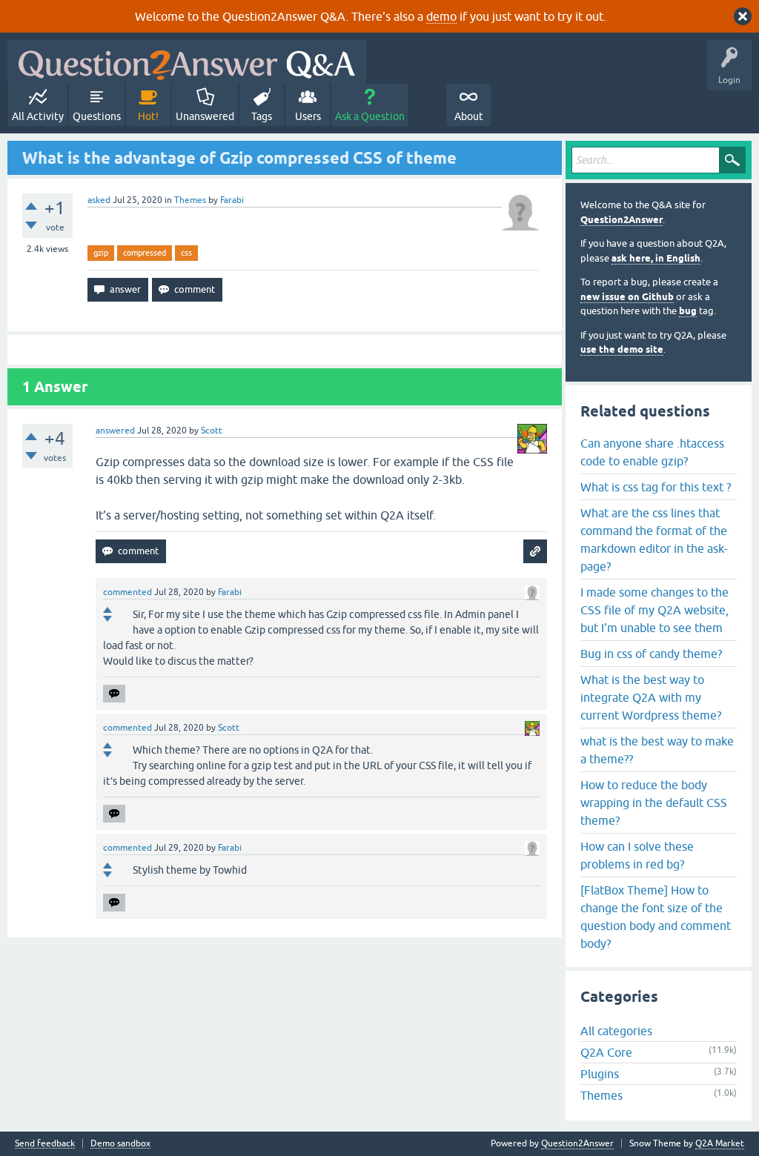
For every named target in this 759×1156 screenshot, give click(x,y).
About (468, 116)
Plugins (599, 1073)
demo (441, 16)
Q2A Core (606, 1052)
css (186, 252)
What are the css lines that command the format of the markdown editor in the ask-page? (654, 539)
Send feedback (45, 1144)
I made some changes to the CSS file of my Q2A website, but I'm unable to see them (654, 609)
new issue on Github (627, 296)
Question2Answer (621, 219)
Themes (190, 200)
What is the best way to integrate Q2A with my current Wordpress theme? (650, 697)
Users (308, 116)
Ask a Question (370, 116)
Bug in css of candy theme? (651, 653)
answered (115, 430)
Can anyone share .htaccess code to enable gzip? (652, 452)
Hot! (148, 116)
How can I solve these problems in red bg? (637, 855)
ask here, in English (655, 258)
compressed (144, 252)
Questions (97, 116)
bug (688, 310)
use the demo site (621, 349)
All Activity (38, 116)
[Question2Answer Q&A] (186, 62)
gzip (100, 252)
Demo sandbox (120, 1144)
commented (127, 592)
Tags (261, 116)
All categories (616, 1030)
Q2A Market (719, 1143)
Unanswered (205, 116)
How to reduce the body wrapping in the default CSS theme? (653, 802)
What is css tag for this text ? (655, 487)
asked (98, 200)
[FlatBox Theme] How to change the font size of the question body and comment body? (655, 916)
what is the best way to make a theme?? (657, 749)
